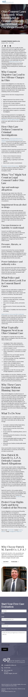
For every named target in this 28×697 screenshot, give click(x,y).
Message (3, 629)
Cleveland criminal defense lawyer (10, 166)
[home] (7, 2)
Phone (3, 623)
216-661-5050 (19, 496)
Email (2, 616)
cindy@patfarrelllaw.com (15, 531)
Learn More (5, 561)
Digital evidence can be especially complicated (12, 314)
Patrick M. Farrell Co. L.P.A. (15, 61)
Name (2, 613)
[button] (25, 2)
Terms (8, 644)
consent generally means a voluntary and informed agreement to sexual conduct (12, 140)
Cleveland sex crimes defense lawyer (10, 119)
